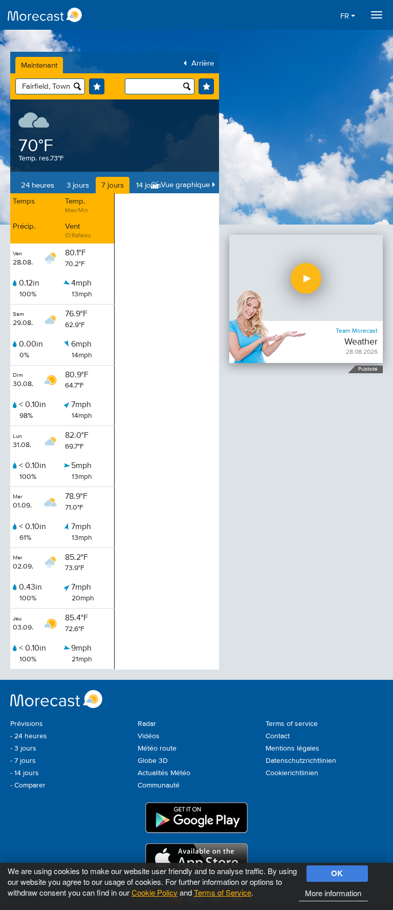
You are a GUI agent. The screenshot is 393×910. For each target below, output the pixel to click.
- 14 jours (24, 773)
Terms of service (292, 723)
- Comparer (28, 785)
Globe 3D (153, 760)
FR (345, 16)
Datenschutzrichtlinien (301, 760)
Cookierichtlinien (292, 773)
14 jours (148, 185)
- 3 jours (23, 748)
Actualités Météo (164, 773)
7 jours (112, 185)
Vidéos (149, 736)
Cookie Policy (155, 892)
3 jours (78, 185)
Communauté (159, 785)
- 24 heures (28, 736)
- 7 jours (23, 760)
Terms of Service (222, 892)
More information (333, 892)
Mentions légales (292, 748)
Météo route (157, 748)
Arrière (202, 63)
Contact (278, 736)
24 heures (37, 185)
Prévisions (26, 723)
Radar (147, 723)
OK (337, 873)
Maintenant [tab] (39, 65)
